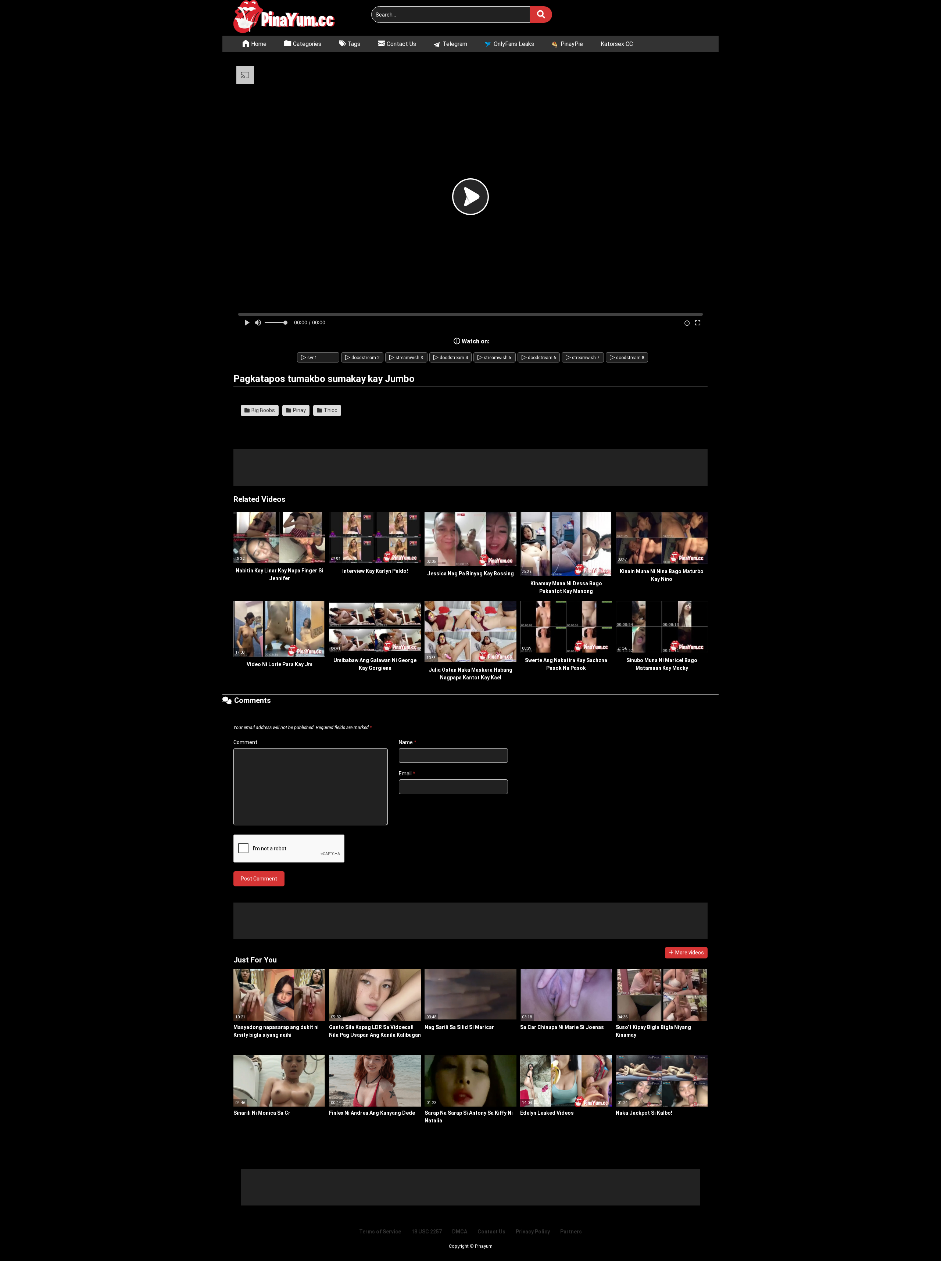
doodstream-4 (450, 357)
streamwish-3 (406, 357)
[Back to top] (916, 1238)
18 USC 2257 (426, 1232)
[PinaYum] (288, 18)
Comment (245, 742)
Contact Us (491, 1232)
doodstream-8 (627, 357)
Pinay (299, 410)
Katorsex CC (617, 43)
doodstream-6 (539, 357)
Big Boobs (262, 410)
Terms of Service (380, 1232)
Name (407, 742)
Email (407, 773)
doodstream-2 (362, 357)
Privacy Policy (533, 1232)
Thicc (330, 410)
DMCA (459, 1232)
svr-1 (309, 357)
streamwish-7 (583, 357)
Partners (571, 1232)
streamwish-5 (494, 357)
